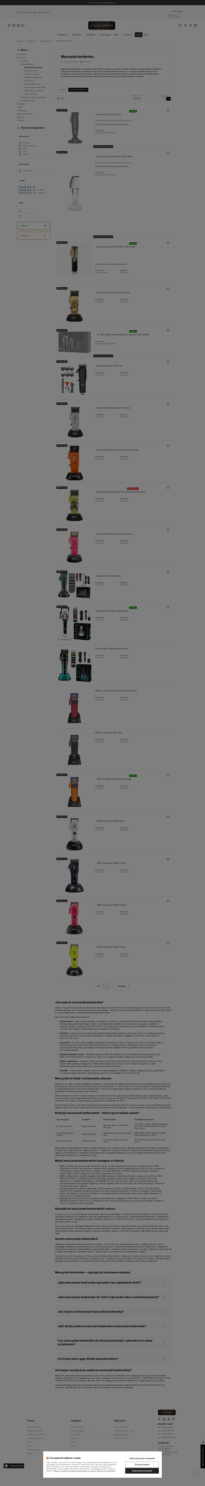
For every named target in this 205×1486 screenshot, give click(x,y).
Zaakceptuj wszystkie (142, 1471)
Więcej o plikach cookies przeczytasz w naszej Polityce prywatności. (84, 1471)
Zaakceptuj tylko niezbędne (142, 1458)
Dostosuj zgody (142, 1464)
